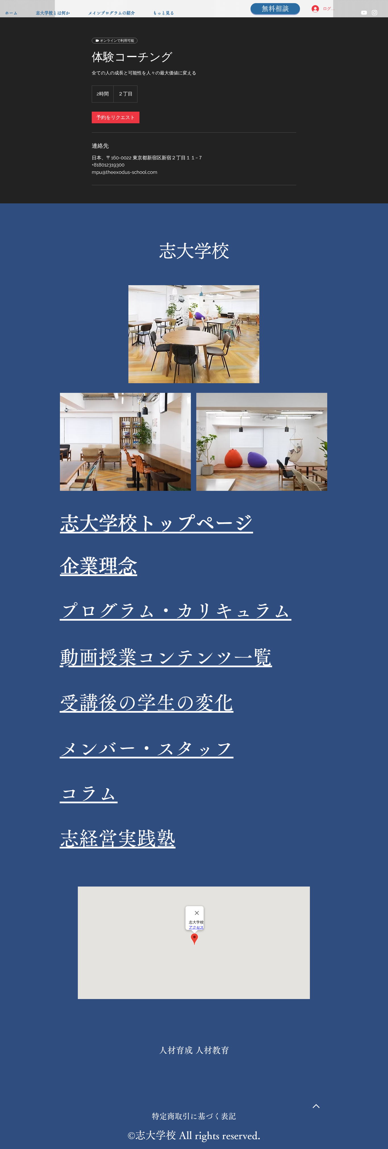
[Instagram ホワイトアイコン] (374, 12)
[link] (115, 117)
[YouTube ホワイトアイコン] (364, 12)
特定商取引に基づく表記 (194, 1116)
